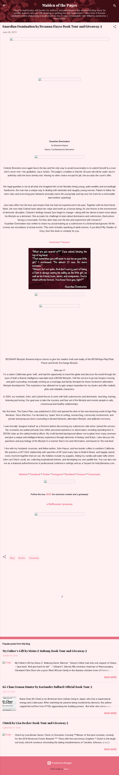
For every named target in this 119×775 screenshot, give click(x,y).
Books (22, 558)
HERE (49, 494)
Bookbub (70, 474)
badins (66, 769)
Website (23, 474)
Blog (12, 558)
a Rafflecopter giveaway (60, 504)
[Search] (115, 6)
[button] (115, 27)
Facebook (35, 474)
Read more (110, 677)
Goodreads (54, 242)
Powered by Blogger (61, 763)
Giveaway (34, 558)
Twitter (46, 474)
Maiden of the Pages (59, 5)
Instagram (57, 474)
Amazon (66, 242)
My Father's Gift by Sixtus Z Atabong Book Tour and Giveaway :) (44, 651)
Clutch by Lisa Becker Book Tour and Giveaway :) (35, 723)
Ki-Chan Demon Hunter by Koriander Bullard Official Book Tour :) (47, 687)
